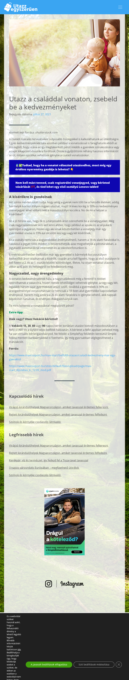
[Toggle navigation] (120, 7)
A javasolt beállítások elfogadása (49, 664)
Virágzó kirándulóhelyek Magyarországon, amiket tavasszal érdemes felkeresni (59, 407)
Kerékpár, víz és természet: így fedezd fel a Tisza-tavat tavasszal (48, 460)
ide (19, 649)
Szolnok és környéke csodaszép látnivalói (35, 422)
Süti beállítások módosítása (94, 664)
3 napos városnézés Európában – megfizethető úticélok (44, 468)
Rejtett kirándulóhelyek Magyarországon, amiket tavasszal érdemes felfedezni (58, 414)
